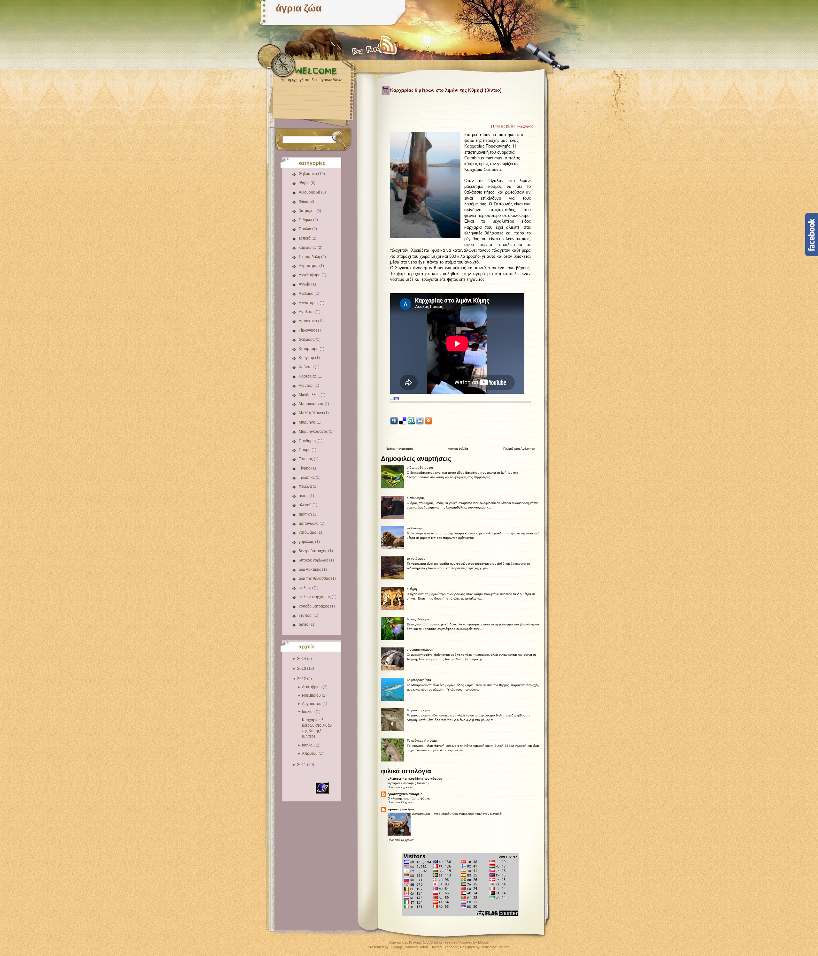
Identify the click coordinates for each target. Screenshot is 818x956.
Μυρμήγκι (308, 422)
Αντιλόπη (307, 312)
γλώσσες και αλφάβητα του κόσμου (415, 778)
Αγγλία (305, 284)
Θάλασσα (307, 339)
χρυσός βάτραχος (314, 606)
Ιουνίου (308, 745)
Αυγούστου (311, 703)
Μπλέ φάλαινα (311, 413)
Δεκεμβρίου (312, 687)
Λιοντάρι (306, 385)
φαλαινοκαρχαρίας (315, 597)
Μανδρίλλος (309, 395)
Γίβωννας (307, 330)
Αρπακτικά (308, 321)
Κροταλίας (308, 376)
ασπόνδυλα (309, 523)
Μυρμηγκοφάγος (314, 431)
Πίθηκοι (306, 220)
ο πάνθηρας (416, 498)
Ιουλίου (308, 711)
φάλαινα (306, 587)
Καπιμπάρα (309, 349)
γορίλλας (307, 541)
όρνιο (304, 624)
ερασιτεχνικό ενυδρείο (405, 794)
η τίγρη (412, 589)
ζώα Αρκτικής (310, 569)
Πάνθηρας (308, 441)
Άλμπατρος (309, 266)
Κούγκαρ (307, 358)
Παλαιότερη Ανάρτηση (519, 448)
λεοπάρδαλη (310, 257)
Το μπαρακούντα (419, 680)
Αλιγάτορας (309, 303)
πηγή (394, 398)
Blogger (484, 942)
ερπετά (305, 238)
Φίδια (304, 201)
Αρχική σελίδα (458, 448)
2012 (301, 679)
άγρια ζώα (298, 8)
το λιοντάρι (414, 528)
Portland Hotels (416, 947)
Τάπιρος (306, 459)
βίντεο (510, 126)
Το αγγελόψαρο (418, 619)
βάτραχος (307, 211)
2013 (301, 668)
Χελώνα (306, 486)
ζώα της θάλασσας (315, 578)
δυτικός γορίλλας (314, 560)
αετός (304, 495)
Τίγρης (305, 468)
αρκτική (306, 514)
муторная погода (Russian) (408, 783)
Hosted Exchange (444, 947)
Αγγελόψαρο (310, 275)
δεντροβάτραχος (313, 551)
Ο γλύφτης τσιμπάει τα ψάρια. (409, 798)
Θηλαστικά (308, 174)
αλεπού (306, 505)
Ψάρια (305, 183)
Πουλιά (305, 229)
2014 (301, 658)
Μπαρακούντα (311, 404)
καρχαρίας (308, 247)
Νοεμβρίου (311, 695)
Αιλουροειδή (310, 192)
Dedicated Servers (495, 947)
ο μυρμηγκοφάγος (420, 649)
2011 (301, 764)
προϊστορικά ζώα (401, 809)
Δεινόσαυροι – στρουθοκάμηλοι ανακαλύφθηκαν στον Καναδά (457, 813)
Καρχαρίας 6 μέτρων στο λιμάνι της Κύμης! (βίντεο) (446, 90)
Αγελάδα (306, 293)
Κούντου (307, 367)
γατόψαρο (308, 532)
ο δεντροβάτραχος (420, 467)
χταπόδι (306, 615)
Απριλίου (310, 753)
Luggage (396, 947)
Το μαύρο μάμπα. (419, 710)
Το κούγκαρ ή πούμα (422, 740)
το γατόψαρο (416, 558)
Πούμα (305, 449)
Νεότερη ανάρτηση (399, 448)
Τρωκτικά (307, 477)
